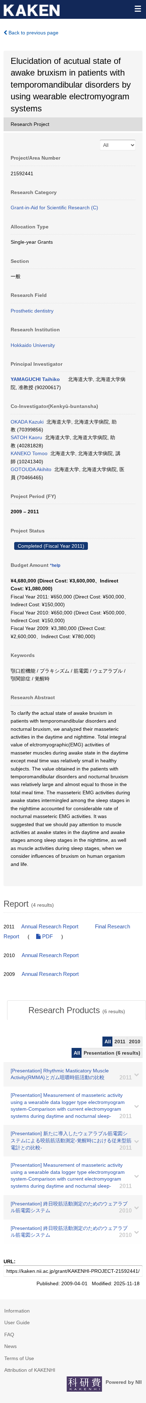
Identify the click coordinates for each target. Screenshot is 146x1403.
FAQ (9, 1334)
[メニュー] (137, 8)
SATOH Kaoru (26, 437)
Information (17, 1311)
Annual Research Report (49, 926)
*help (55, 565)
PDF (47, 936)
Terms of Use (19, 1358)
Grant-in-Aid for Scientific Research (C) (54, 207)
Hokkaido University (33, 345)
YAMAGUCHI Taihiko (35, 379)
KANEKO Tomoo (29, 453)
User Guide (17, 1322)
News (10, 1346)
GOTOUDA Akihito (31, 469)
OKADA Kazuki (27, 422)
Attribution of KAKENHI (29, 1370)
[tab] (76, 1010)
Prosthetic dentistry (32, 311)
